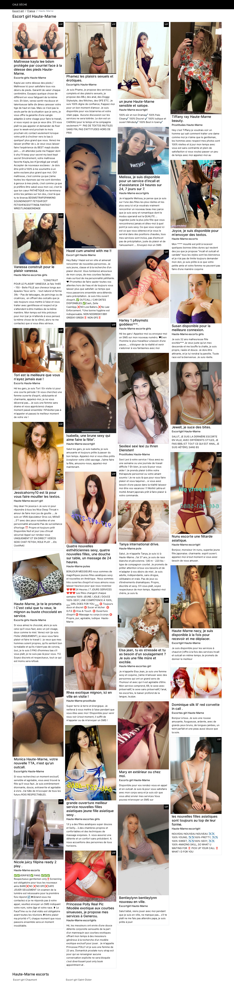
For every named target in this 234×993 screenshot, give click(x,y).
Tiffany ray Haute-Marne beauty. (191, 119)
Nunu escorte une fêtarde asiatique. (192, 538)
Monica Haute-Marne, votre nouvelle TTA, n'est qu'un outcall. (36, 763)
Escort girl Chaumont (25, 979)
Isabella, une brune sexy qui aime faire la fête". (88, 438)
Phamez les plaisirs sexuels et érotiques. (89, 78)
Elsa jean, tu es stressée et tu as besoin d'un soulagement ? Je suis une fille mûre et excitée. (142, 656)
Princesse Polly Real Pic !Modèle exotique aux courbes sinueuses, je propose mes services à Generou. (90, 910)
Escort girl (18, 10)
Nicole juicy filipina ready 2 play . (35, 864)
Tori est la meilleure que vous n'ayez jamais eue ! (37, 377)
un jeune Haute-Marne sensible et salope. (136, 103)
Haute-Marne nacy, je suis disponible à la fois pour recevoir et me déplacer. (192, 635)
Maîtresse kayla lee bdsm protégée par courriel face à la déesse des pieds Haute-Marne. (38, 67)
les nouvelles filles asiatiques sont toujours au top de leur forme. (194, 820)
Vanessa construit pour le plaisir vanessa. (34, 269)
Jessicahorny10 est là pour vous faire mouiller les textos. (37, 494)
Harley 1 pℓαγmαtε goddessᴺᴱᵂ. (133, 322)
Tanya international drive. (139, 544)
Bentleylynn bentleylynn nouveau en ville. (138, 900)
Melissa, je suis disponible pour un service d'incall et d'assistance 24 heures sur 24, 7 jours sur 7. (140, 183)
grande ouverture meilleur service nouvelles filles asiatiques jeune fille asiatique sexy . (90, 809)
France (31, 10)
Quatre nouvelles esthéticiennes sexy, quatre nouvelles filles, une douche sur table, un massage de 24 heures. (88, 554)
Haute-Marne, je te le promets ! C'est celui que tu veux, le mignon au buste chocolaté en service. (38, 610)
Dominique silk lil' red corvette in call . (196, 707)
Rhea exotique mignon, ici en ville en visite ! (89, 694)
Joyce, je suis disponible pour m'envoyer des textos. (195, 233)
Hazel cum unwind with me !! (88, 251)
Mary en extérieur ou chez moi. (139, 774)
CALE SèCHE (19, 4)
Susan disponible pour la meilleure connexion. (191, 328)
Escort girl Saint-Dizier (79, 979)
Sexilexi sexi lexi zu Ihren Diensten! (138, 448)
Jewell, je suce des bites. (191, 427)
